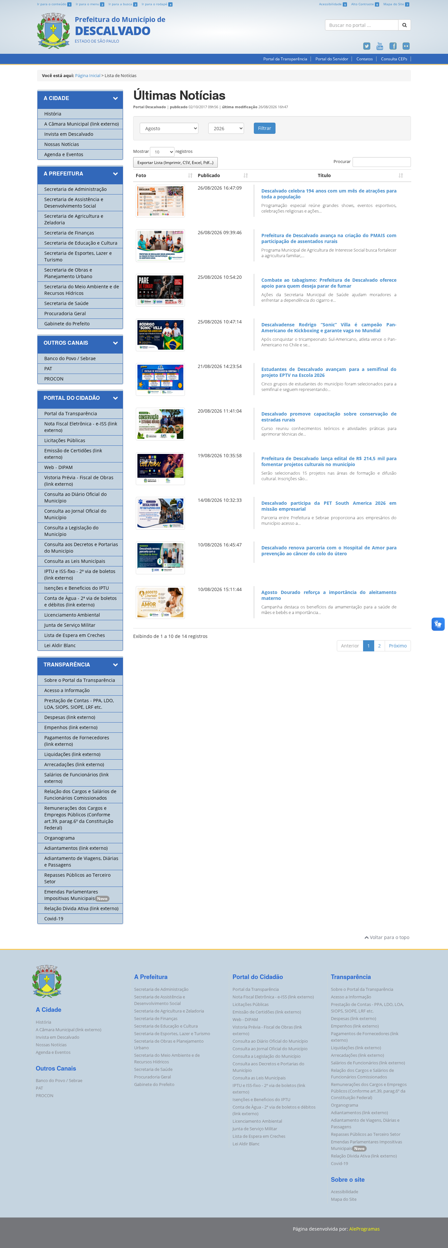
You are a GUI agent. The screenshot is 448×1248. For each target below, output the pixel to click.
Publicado (209, 175)
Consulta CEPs (394, 59)
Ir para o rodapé (156, 4)
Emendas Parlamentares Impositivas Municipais (71, 895)
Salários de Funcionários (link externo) (368, 1063)
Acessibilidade (332, 4)
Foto (141, 175)
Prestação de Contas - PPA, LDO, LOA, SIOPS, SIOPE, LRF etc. (79, 703)
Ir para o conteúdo (53, 4)
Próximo (398, 646)
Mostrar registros (163, 151)
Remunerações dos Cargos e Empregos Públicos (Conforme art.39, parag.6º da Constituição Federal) (78, 818)
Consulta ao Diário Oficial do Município (270, 1041)
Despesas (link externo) (69, 717)
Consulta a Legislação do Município (267, 1056)
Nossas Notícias (61, 144)
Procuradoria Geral (65, 313)
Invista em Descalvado (68, 134)
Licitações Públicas (64, 440)
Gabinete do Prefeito (67, 323)
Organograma (59, 838)
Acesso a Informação (67, 690)
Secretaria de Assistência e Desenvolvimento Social (73, 202)
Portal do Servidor (332, 59)
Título (324, 175)
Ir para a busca (122, 4)
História (52, 114)
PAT (48, 368)
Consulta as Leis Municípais (74, 561)
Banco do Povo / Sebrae (70, 358)
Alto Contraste (364, 4)
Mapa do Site (395, 4)
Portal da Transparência (285, 59)
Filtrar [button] (264, 128)
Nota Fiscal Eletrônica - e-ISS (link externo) (273, 997)
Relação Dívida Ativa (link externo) (81, 908)
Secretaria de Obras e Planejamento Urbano (68, 273)
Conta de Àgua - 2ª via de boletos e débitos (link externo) (80, 601)
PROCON (54, 379)
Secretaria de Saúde (66, 303)
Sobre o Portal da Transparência (79, 680)
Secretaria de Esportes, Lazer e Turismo (172, 1033)
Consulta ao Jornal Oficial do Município (270, 1049)
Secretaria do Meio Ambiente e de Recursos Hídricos (81, 289)
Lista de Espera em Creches (74, 635)
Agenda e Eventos (63, 154)
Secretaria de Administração (75, 189)
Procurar (342, 162)
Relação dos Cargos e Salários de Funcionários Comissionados (80, 794)
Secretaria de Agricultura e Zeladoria (169, 1011)
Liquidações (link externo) (72, 754)
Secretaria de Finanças (69, 233)
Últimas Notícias (179, 95)
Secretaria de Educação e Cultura (80, 243)
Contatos (364, 59)
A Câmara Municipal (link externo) (81, 124)
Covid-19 (53, 918)
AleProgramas (364, 1229)
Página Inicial (87, 75)
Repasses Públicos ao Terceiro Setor (365, 1134)
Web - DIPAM (58, 467)
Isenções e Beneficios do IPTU (76, 588)
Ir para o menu (89, 4)
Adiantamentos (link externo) (76, 848)
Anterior (350, 646)
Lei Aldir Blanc (60, 645)
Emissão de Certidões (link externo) (267, 1012)
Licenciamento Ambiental (72, 615)
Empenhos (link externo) (70, 727)
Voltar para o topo (389, 937)
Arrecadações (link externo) (74, 764)
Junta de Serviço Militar (69, 625)
